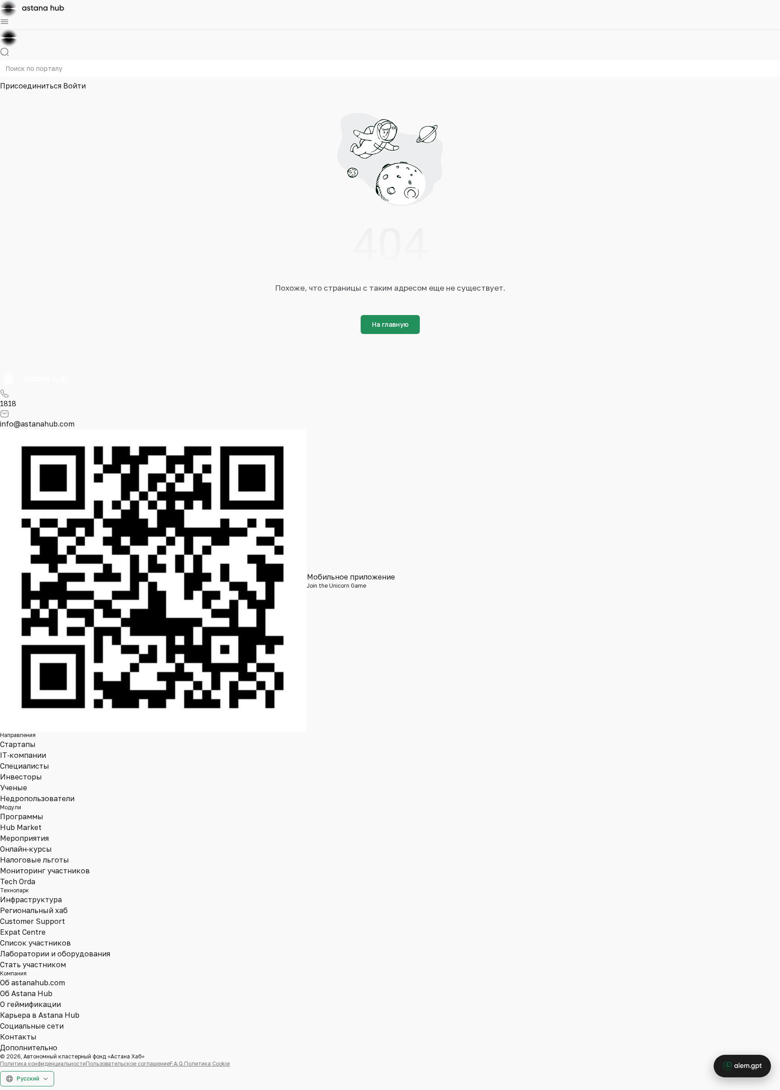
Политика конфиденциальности (43, 1063)
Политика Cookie (207, 1063)
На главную (390, 324)
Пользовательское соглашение (128, 1063)
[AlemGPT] (742, 1066)
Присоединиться (31, 85)
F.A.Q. (177, 1063)
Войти (74, 85)
